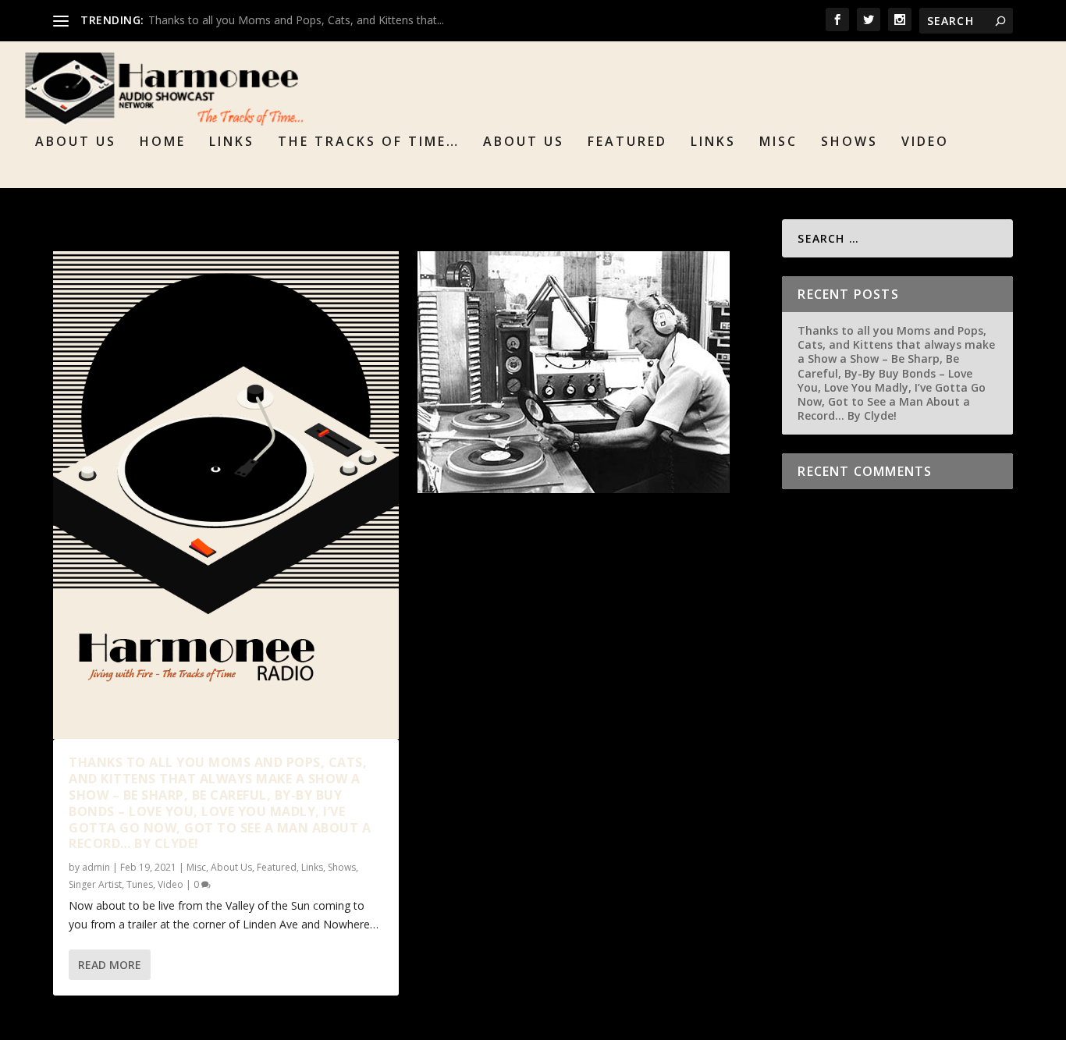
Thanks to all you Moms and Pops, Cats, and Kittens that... (296, 19)
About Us (75, 142)
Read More (109, 964)
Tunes (139, 884)
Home (163, 142)
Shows (849, 142)
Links (231, 142)
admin (96, 867)
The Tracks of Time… (369, 142)
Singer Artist (95, 884)
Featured (627, 142)
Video (925, 142)
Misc (778, 142)
